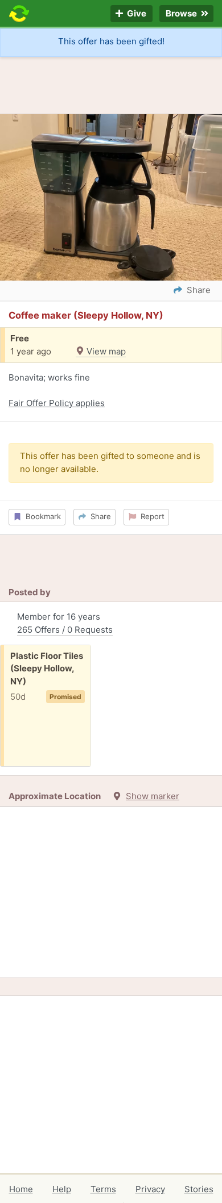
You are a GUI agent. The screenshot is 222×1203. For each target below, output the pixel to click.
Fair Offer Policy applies (57, 403)
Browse (182, 14)
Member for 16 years (65, 623)
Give (136, 14)
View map (105, 351)
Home (21, 1189)
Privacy (150, 1189)
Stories (198, 1189)
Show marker (152, 796)
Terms (103, 1189)
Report (150, 516)
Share (98, 516)
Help (61, 1189)
